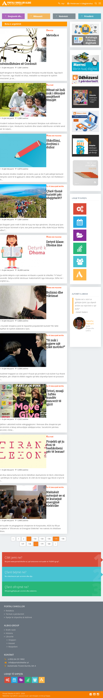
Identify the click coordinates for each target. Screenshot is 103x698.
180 (49, 544)
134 (49, 539)
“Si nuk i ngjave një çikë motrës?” (55, 343)
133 (42, 539)
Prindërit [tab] (88, 16)
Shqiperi (12, 640)
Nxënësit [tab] (63, 16)
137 (22, 544)
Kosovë (11, 643)
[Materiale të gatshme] (79, 208)
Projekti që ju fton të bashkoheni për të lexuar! (55, 446)
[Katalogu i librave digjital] (79, 235)
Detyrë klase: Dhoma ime (55, 243)
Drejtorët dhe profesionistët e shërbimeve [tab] (16, 16)
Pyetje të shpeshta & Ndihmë (18, 617)
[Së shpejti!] (79, 222)
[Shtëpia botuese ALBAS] (79, 274)
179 (42, 544)
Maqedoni (13, 646)
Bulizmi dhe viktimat (54, 294)
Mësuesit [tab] (38, 16)
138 (29, 544)
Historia (9, 633)
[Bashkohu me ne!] (79, 261)
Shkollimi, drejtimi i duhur (53, 143)
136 (63, 539)
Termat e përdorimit (14, 614)
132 (35, 539)
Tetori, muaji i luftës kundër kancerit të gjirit (55, 397)
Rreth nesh (10, 630)
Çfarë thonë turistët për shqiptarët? (54, 194)
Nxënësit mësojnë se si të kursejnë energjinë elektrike (55, 498)
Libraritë (9, 636)
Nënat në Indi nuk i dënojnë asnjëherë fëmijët (55, 95)
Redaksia (9, 610)
